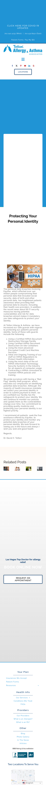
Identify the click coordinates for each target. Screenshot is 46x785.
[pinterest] (21, 66)
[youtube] (25, 66)
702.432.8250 (30, 33)
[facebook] (12, 66)
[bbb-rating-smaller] (23, 748)
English (29, 783)
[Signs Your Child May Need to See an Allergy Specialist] (17, 469)
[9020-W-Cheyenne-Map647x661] (23, 770)
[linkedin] (29, 66)
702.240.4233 (10, 33)
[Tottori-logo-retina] (23, 45)
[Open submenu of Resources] (38, 685)
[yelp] (34, 66)
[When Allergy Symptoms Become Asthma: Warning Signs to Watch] (28, 469)
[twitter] (17, 66)
